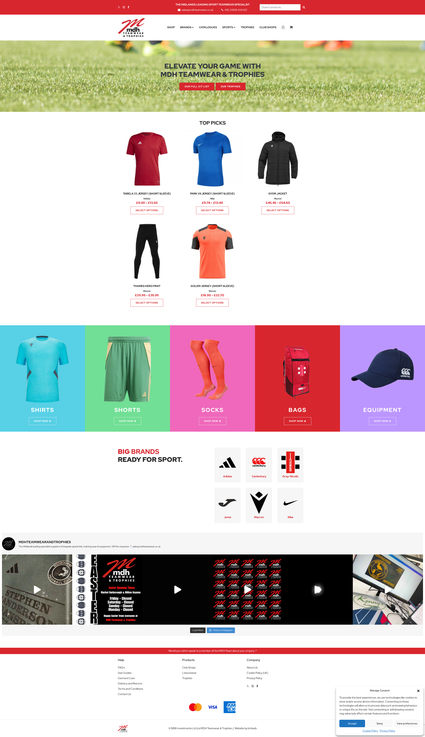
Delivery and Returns (130, 683)
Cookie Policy (370, 731)
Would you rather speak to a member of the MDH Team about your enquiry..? (213, 651)
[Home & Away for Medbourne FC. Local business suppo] (37, 589)
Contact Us (124, 694)
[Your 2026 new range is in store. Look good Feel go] (247, 589)
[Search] (303, 7)
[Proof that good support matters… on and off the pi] (388, 589)
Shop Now (41, 421)
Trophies (247, 27)
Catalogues (208, 27)
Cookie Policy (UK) (257, 673)
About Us (252, 667)
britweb (252, 728)
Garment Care (126, 678)
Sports (227, 27)
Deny (380, 723)
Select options (147, 210)
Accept (352, 723)
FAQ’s (121, 667)
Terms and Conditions (130, 689)
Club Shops (267, 27)
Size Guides (124, 673)
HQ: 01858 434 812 (236, 10)
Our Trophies (230, 86)
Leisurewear (189, 673)
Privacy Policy (387, 731)
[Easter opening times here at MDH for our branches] (107, 589)
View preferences (407, 723)
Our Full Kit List (197, 86)
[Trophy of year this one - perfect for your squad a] (318, 589)
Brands (185, 27)
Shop (171, 27)
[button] (418, 690)
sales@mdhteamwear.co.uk (197, 10)
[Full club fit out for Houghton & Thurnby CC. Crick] (177, 589)
